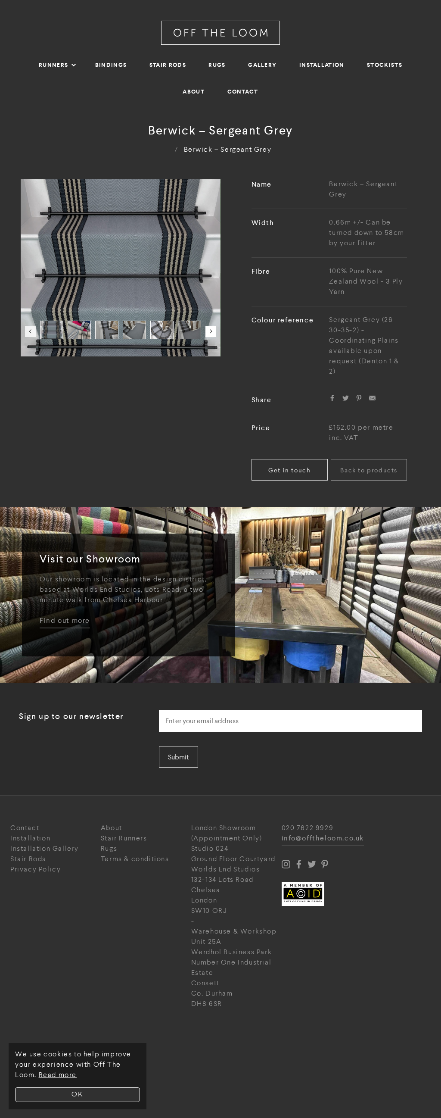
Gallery (262, 65)
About (194, 91)
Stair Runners (124, 838)
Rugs (216, 65)
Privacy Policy (35, 869)
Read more (58, 1075)
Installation (322, 65)
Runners (53, 65)
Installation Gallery (44, 849)
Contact (242, 91)
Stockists (384, 65)
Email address (183, 707)
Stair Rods (167, 65)
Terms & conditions (135, 859)
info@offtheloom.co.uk (323, 838)
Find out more (65, 621)
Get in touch (289, 470)
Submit (178, 757)
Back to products (369, 470)
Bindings (111, 65)
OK (77, 1094)
